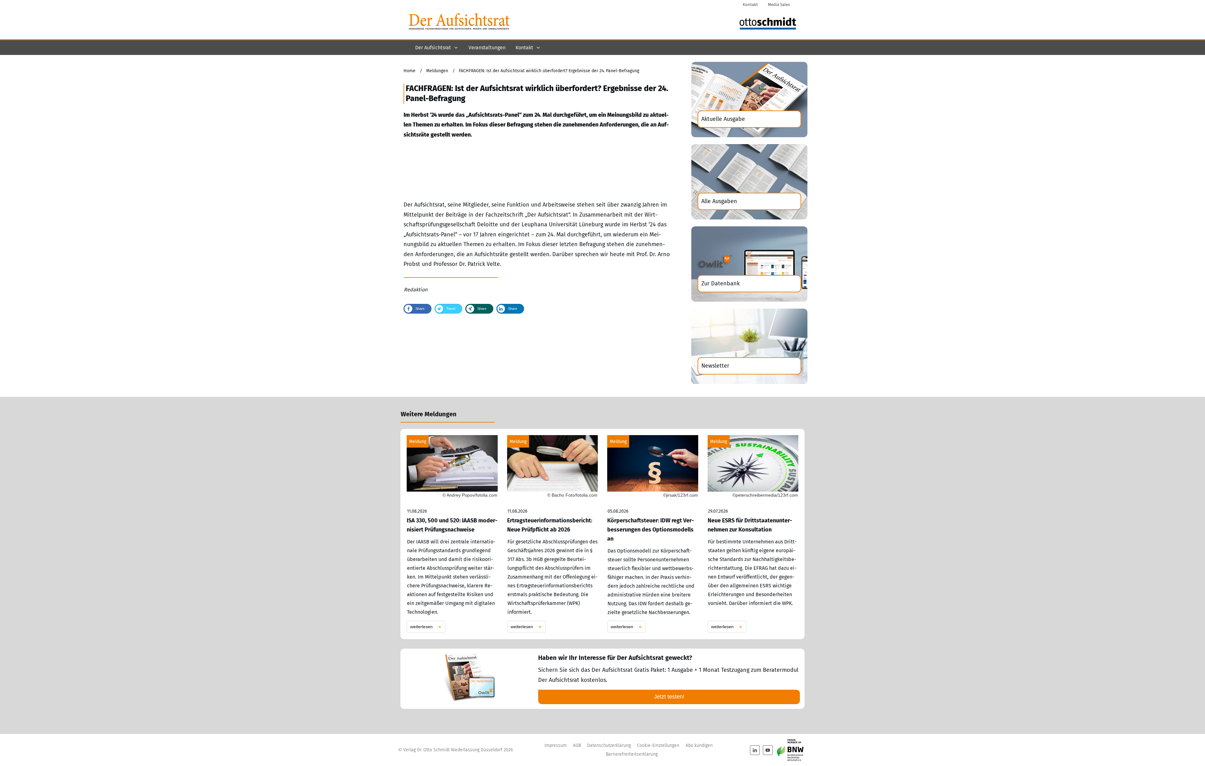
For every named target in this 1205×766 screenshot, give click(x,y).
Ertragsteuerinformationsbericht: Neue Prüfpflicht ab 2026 (552, 534)
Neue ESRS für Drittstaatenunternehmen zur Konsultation (753, 534)
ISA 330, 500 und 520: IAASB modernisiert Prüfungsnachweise (452, 534)
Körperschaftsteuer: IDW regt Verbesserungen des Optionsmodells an (652, 534)
